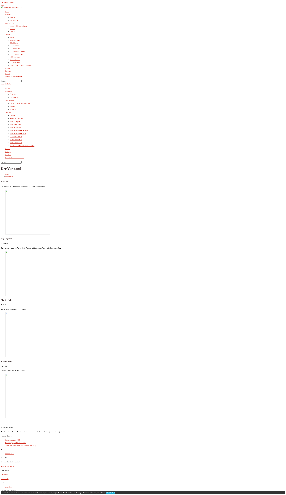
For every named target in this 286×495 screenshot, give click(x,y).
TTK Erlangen (15, 121)
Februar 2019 (9, 454)
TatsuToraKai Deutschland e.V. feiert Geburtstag (20, 445)
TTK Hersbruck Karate (18, 134)
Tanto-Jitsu (13, 109)
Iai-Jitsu (12, 106)
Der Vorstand (14, 97)
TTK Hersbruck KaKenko (19, 131)
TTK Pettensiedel (16, 143)
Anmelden (8, 487)
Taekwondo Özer (16, 140)
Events (7, 149)
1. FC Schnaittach (16, 137)
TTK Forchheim (15, 125)
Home (7, 88)
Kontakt (8, 155)
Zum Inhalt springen (7, 2)
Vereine (8, 112)
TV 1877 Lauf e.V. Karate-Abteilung (22, 146)
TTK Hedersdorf (15, 128)
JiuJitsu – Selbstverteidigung (20, 103)
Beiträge (8, 152)
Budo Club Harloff (16, 118)
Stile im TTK (9, 100)
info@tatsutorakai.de (7, 466)
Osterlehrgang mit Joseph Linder (15, 443)
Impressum (4, 474)
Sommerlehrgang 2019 (12, 440)
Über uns (8, 91)
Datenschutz (4, 479)
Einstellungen (110, 493)
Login (2, 5)
